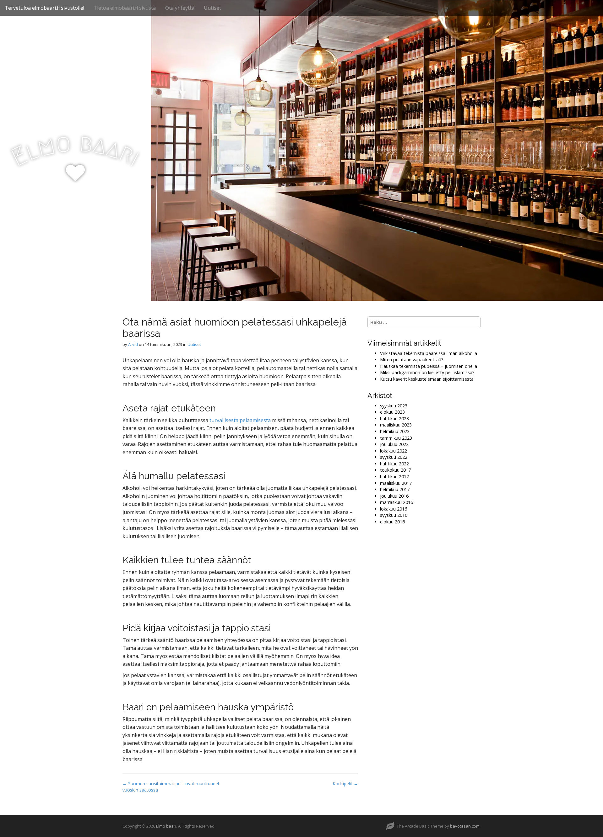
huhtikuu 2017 (394, 476)
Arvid (133, 344)
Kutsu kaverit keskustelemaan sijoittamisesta (427, 379)
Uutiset (212, 7)
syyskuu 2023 (393, 406)
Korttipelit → (345, 784)
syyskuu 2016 (393, 515)
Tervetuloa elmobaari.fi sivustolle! (44, 7)
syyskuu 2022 (393, 457)
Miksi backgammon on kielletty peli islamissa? (427, 372)
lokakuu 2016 (393, 509)
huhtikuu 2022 (394, 464)
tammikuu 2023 (396, 438)
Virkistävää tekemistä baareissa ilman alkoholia (428, 353)
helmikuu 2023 (395, 431)
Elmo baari (166, 826)
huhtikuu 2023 (394, 418)
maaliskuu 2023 (396, 425)
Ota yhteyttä (179, 7)
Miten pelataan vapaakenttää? (411, 360)
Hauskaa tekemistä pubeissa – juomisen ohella (428, 366)
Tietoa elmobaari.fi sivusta (125, 7)
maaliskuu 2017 (396, 483)
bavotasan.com (465, 826)
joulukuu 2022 (394, 444)
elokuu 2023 (392, 412)
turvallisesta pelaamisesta (240, 420)
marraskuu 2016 (396, 502)
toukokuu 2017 (395, 470)
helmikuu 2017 (395, 489)
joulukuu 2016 (394, 496)
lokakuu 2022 (393, 451)
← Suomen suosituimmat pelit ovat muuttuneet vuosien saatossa (171, 787)
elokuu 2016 (392, 522)
